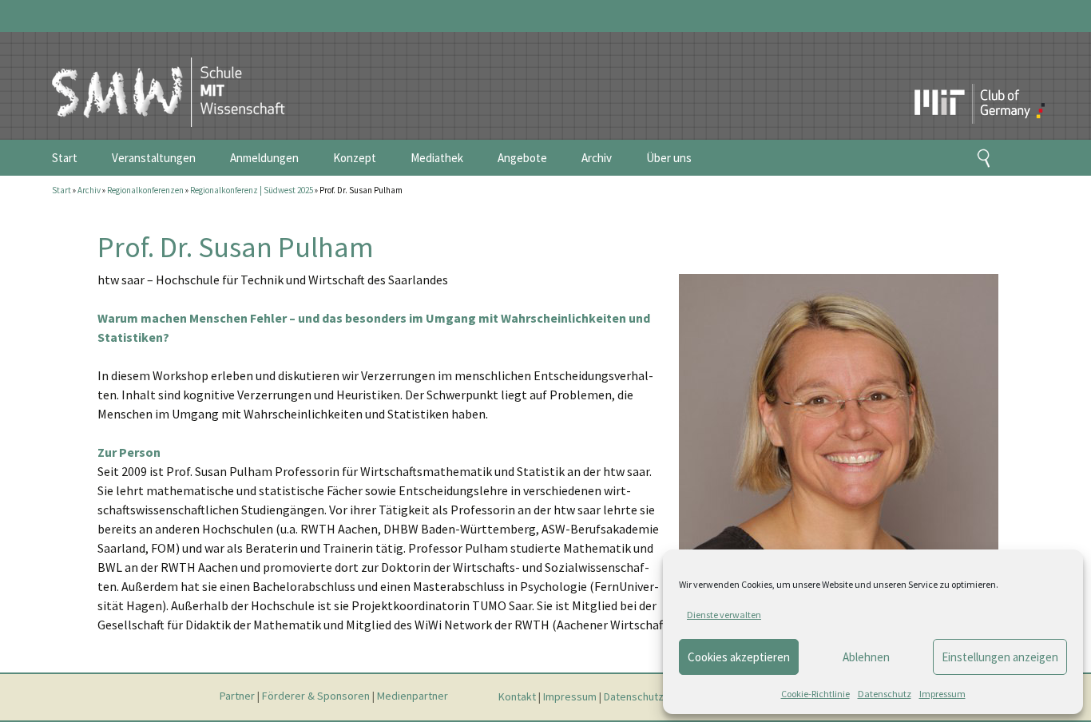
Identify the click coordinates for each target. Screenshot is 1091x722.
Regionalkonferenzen (145, 190)
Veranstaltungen (154, 157)
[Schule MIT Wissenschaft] (152, 78)
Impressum (942, 694)
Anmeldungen (264, 157)
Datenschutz (884, 694)
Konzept (354, 157)
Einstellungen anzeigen (1000, 656)
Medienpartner (412, 696)
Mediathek (437, 157)
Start (64, 157)
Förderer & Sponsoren (316, 696)
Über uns (669, 157)
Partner (237, 696)
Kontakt (517, 696)
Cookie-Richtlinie (815, 694)
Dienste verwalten (724, 615)
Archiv (596, 157)
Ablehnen (866, 656)
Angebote (522, 157)
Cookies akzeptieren (739, 656)
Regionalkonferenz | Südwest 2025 (251, 190)
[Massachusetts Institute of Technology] (944, 76)
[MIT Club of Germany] (1011, 76)
